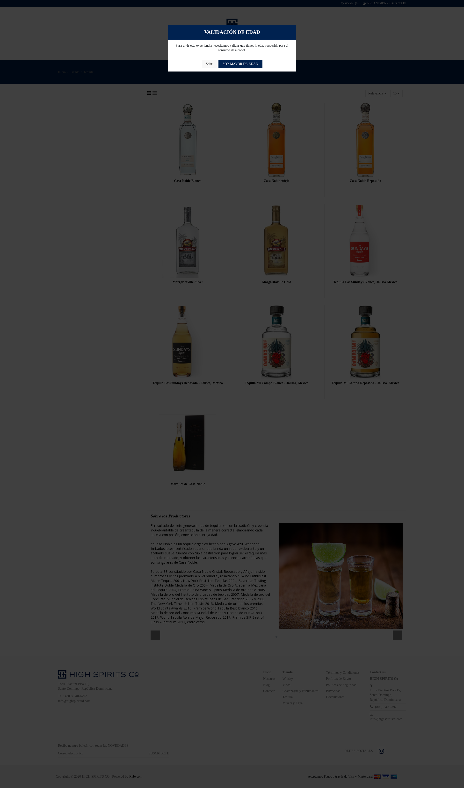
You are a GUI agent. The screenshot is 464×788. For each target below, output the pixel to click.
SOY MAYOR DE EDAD (240, 64)
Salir (209, 64)
